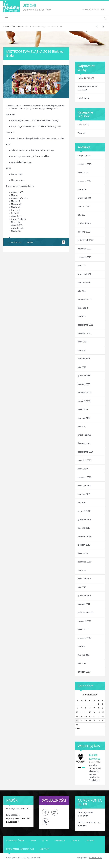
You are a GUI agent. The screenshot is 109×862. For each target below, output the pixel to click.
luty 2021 (82, 367)
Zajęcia (75, 840)
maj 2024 (82, 189)
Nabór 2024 (83, 98)
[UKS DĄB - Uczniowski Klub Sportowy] (11, 6)
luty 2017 (82, 663)
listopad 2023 (84, 232)
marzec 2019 (84, 494)
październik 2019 (85, 452)
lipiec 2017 (83, 629)
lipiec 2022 (83, 308)
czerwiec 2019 (84, 477)
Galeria (90, 840)
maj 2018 (82, 570)
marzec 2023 (84, 282)
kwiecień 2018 (84, 578)
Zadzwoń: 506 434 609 (93, 9)
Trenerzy (59, 840)
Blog (45, 840)
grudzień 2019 (84, 435)
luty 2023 (82, 291)
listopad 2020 (84, 384)
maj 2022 (82, 316)
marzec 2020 (84, 418)
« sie (77, 728)
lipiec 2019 (83, 468)
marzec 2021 (84, 358)
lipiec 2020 (83, 409)
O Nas (33, 840)
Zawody (81, 133)
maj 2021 (82, 350)
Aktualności (23, 27)
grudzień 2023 (84, 223)
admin (30, 242)
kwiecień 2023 (84, 274)
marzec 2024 (84, 206)
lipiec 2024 (83, 172)
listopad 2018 (84, 528)
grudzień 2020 (84, 375)
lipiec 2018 (83, 553)
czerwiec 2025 (84, 164)
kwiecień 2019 (84, 485)
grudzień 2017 (84, 595)
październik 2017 (85, 612)
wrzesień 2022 (84, 299)
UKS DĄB (29, 5)
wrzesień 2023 (84, 248)
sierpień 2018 (84, 545)
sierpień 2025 (84, 155)
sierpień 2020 (84, 401)
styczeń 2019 (84, 511)
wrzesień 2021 (84, 333)
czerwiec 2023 (84, 257)
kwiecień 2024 (84, 198)
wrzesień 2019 (84, 460)
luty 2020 (82, 426)
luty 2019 (82, 502)
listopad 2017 (84, 604)
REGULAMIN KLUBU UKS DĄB (20, 849)
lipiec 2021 (83, 341)
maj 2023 (82, 265)
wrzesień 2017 (84, 621)
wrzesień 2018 (84, 536)
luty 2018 (82, 587)
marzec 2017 (84, 655)
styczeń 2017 (84, 672)
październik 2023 (85, 240)
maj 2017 (82, 646)
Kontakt (45, 849)
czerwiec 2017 (84, 638)
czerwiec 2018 (84, 561)
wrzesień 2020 (84, 392)
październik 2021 (85, 325)
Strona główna (9, 27)
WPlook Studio (95, 857)
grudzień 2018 (84, 519)
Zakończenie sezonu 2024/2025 (87, 88)
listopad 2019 (84, 443)
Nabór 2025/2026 (86, 78)
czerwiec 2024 (84, 181)
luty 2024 (82, 215)
